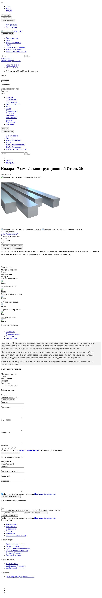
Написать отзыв (8, 400)
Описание (10, 332)
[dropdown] (2, 2)
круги (8, 45)
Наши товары (7, 540)
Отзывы (10, 336)
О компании (11, 100)
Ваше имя (5, 402)
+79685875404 (12, 67)
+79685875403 (7, 58)
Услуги (9, 11)
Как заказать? (11, 118)
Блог (8, 106)
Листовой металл (13, 555)
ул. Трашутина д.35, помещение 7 (20, 577)
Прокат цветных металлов (17, 551)
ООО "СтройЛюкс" (9, 234)
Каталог (9, 40)
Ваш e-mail (5, 476)
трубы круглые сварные (16, 51)
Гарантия (10, 113)
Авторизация (11, 25)
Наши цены (11, 529)
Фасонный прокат (13, 553)
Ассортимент (11, 111)
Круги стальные (13, 546)
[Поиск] (29, 56)
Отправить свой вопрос (11, 496)
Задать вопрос (7, 267)
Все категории (12, 38)
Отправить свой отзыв (10, 453)
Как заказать (11, 527)
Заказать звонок (12, 65)
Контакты (10, 124)
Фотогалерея (11, 102)
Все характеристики (9, 279)
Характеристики (13, 334)
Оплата (9, 120)
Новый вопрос (7, 464)
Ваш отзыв (5, 433)
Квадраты (10, 162)
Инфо (8, 109)
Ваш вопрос (6, 481)
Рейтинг (4, 445)
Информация (6, 520)
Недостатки (6, 420)
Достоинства (6, 407)
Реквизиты (10, 122)
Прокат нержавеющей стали (18, 548)
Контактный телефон (10, 471)
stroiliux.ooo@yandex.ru (11, 61)
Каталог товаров (13, 104)
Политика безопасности (16, 535)
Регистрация (11, 27)
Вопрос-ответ (12, 338)
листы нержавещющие (15, 47)
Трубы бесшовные (14, 49)
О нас (8, 6)
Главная (9, 97)
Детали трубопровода (15, 544)
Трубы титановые (13, 43)
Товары (9, 8)
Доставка (10, 115)
